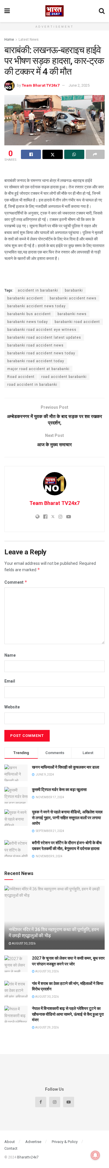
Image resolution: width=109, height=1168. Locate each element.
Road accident (21, 377)
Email (9, 681)
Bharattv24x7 (28, 1157)
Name (10, 655)
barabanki (74, 290)
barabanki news (72, 314)
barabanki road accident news (35, 345)
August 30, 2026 (23, 943)
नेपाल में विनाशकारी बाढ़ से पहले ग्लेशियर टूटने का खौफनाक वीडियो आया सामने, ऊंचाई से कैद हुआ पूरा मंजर (68, 1014)
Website (12, 707)
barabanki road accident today (35, 361)
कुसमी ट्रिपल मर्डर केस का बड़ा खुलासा (59, 789)
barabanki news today (27, 322)
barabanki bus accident (29, 314)
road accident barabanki (64, 377)
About (9, 1142)
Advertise (33, 1142)
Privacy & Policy (65, 1142)
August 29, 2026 (47, 1027)
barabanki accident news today (36, 306)
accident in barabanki (38, 290)
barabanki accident (25, 298)
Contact (10, 1148)
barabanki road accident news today (41, 353)
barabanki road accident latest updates (44, 337)
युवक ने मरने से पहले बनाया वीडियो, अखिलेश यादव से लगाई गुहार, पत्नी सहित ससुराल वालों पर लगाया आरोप (67, 818)
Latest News (29, 39)
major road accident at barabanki (38, 369)
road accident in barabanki (32, 385)
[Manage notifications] (95, 1155)
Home (9, 39)
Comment (15, 582)
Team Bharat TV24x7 (40, 85)
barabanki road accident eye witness (41, 330)
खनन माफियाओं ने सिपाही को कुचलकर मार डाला (65, 767)
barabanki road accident (77, 322)
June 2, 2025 (79, 85)
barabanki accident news (73, 298)
